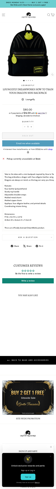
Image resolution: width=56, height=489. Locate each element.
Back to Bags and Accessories (30, 360)
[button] (28, 113)
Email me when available (28, 143)
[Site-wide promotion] (28, 397)
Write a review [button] (28, 280)
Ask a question (28, 237)
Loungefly (28, 85)
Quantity (28, 122)
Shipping (19, 116)
